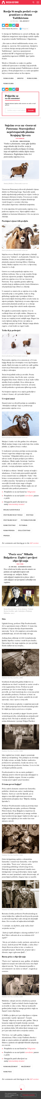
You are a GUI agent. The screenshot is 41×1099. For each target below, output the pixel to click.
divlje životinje (24, 530)
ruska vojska (8, 78)
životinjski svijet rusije (13, 515)
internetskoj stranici (16, 504)
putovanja (23, 525)
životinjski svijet (10, 520)
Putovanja (20, 138)
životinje (29, 515)
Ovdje (12, 1095)
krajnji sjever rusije (11, 510)
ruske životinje (9, 525)
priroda (6, 536)
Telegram (25, 29)
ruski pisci (7, 1072)
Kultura (20, 564)
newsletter (29, 496)
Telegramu (31, 492)
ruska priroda (8, 530)
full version (34, 543)
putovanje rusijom (28, 520)
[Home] (3, 2)
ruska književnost (10, 1066)
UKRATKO (20, 78)
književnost (26, 1066)
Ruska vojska (32, 78)
